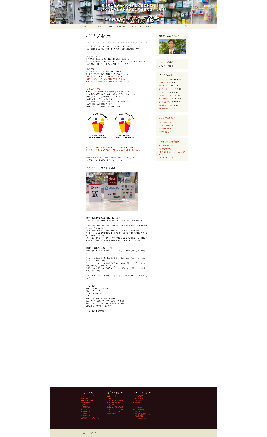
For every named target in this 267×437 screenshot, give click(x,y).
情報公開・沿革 (135, 26)
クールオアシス (164, 92)
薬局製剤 (108, 26)
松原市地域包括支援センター (142, 414)
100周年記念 (163, 82)
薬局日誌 (148, 26)
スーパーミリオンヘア (166, 95)
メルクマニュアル (113, 405)
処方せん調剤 (96, 26)
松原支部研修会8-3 (165, 132)
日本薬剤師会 (137, 400)
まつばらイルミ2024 (165, 79)
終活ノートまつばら (165, 89)
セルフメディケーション (115, 409)
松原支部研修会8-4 (165, 129)
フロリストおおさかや (88, 396)
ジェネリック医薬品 (113, 411)
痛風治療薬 (162, 108)
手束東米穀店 (85, 407)
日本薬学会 (136, 403)
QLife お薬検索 (112, 396)
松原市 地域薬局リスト (167, 125)
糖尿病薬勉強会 (164, 105)
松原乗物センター (87, 411)
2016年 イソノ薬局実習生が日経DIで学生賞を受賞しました (107, 79)
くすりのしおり (112, 398)
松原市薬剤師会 (167, 118)
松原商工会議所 (138, 416)
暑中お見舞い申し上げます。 (168, 146)
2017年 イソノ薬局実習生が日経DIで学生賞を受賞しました (107, 81)
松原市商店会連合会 (169, 141)
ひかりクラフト (86, 409)
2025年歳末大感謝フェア (167, 157)
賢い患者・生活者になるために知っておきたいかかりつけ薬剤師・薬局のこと (115, 150)
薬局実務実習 (121, 26)
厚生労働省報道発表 (113, 403)
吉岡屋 (83, 405)
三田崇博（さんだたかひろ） (90, 418)
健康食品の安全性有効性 (115, 407)
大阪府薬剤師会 (138, 398)
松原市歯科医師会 (139, 409)
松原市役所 (136, 412)
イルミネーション (164, 86)
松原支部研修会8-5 (165, 122)
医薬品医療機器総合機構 (115, 400)
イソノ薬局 (83, 26)
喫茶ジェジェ (85, 403)
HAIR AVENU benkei (87, 400)
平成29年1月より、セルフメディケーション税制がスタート (108, 158)
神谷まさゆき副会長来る (167, 99)
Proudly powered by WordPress (89, 433)
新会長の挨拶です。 (165, 149)
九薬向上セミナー (87, 416)
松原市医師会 (137, 407)
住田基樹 (113, 303)
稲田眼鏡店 (85, 398)
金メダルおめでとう (165, 102)
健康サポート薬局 (94, 89)
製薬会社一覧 (111, 413)
